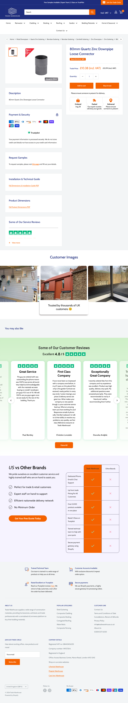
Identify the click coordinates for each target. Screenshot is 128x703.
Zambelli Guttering (82, 39)
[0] (120, 12)
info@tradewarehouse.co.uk (104, 624)
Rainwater (18, 23)
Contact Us (60, 30)
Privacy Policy (99, 621)
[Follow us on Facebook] (45, 690)
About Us (97, 628)
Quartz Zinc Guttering (37, 39)
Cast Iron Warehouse (56, 675)
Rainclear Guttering (53, 39)
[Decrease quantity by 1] (82, 76)
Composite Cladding (64, 613)
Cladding (33, 23)
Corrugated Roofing (64, 621)
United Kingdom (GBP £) (14, 687)
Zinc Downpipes (96, 39)
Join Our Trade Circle (114, 2)
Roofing (59, 23)
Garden (72, 23)
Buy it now (107, 86)
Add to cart (81, 86)
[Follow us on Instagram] (49, 690)
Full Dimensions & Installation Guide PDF (24, 185)
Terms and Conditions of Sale (105, 613)
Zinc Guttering (108, 39)
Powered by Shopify (11, 695)
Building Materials (88, 23)
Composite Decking (64, 617)
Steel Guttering (62, 609)
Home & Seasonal (108, 23)
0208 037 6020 (100, 632)
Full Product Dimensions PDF (19, 207)
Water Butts (61, 624)
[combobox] (56, 12)
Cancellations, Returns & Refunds (106, 617)
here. (53, 586)
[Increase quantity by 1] (95, 76)
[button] (11, 400)
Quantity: (73, 76)
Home (8, 23)
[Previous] (7, 39)
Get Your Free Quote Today (28, 518)
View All (64, 445)
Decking (46, 23)
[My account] (116, 12)
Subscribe (12, 662)
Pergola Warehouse (56, 671)
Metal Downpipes (22, 39)
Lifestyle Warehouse (56, 666)
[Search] (92, 12)
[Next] (121, 39)
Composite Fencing (64, 628)
